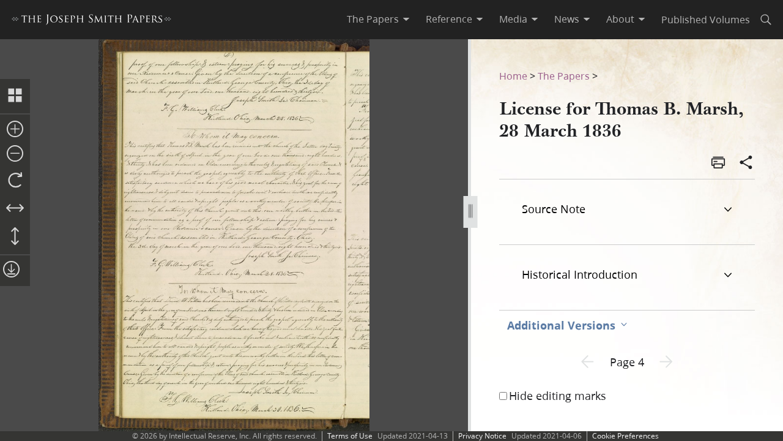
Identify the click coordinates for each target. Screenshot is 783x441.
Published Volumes (705, 19)
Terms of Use (350, 436)
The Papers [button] (373, 19)
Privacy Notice (482, 436)
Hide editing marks (557, 396)
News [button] (566, 19)
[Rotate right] (15, 180)
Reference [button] (449, 19)
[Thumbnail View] (15, 96)
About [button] (620, 19)
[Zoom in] (15, 130)
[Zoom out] (15, 154)
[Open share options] (746, 163)
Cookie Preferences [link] (625, 436)
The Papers (564, 76)
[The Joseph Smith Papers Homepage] (91, 21)
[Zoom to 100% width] (15, 209)
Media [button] (513, 19)
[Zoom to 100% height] (15, 237)
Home (513, 76)
